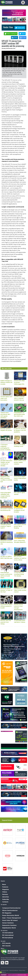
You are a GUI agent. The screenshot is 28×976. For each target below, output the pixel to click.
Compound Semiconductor (11, 908)
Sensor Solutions (8, 923)
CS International (7, 932)
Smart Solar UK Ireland (10, 920)
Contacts (5, 902)
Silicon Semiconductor (10, 910)
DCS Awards (6, 943)
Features (5, 887)
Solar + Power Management (11, 918)
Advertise (5, 897)
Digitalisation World (9, 928)
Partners (5, 894)
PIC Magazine (6, 913)
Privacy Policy (22, 970)
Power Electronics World (10, 915)
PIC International (7, 935)
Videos (4, 892)
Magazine (5, 889)
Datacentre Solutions (9, 925)
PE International (7, 937)
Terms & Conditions (13, 970)
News (4, 884)
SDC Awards (6, 946)
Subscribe (5, 899)
